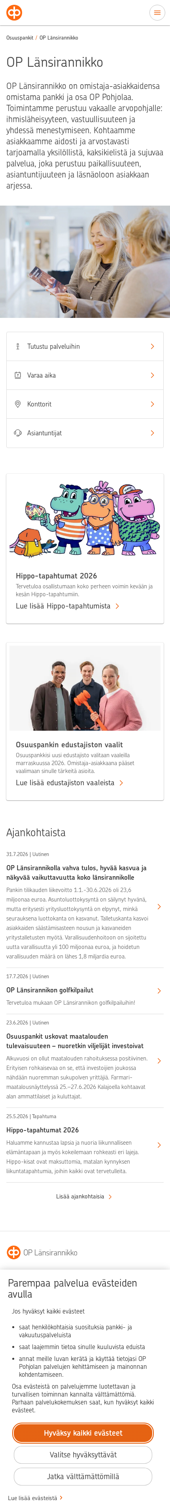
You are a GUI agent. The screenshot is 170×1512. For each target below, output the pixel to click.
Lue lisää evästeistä (32, 1498)
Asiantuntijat (44, 433)
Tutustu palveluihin (53, 346)
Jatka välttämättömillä (83, 1476)
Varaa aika (41, 375)
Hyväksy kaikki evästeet (83, 1433)
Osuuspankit (19, 38)
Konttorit (39, 404)
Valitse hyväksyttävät (83, 1454)
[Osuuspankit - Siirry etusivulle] (14, 12)
